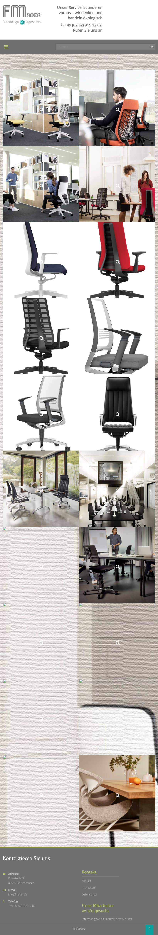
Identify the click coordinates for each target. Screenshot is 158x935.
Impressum (89, 887)
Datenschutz (89, 894)
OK (151, 47)
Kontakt (86, 881)
